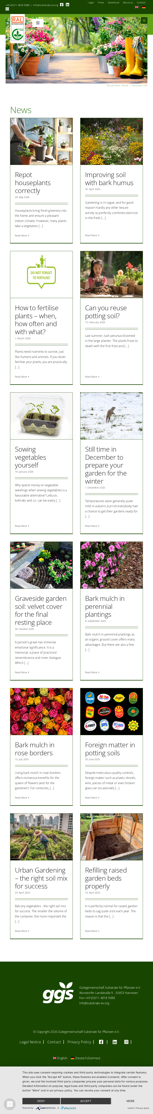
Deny (41, 1101)
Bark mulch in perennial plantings (105, 606)
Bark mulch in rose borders (34, 748)
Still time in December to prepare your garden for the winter (106, 465)
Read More (21, 235)
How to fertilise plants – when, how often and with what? (36, 319)
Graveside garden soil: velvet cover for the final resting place (40, 610)
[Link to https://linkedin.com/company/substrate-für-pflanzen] (67, 5)
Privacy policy (142, 1108)
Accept (85, 1101)
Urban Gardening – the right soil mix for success (41, 877)
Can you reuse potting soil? (106, 311)
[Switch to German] (143, 7)
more (131, 1101)
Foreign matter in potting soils (110, 748)
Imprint (131, 1108)
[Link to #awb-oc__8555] (144, 20)
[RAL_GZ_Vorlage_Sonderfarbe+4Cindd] (17, 15)
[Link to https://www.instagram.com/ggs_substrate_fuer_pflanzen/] (7, 9)
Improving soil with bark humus (109, 178)
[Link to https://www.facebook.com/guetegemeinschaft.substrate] (61, 5)
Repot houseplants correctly (33, 182)
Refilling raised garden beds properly (106, 877)
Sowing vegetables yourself (30, 457)
